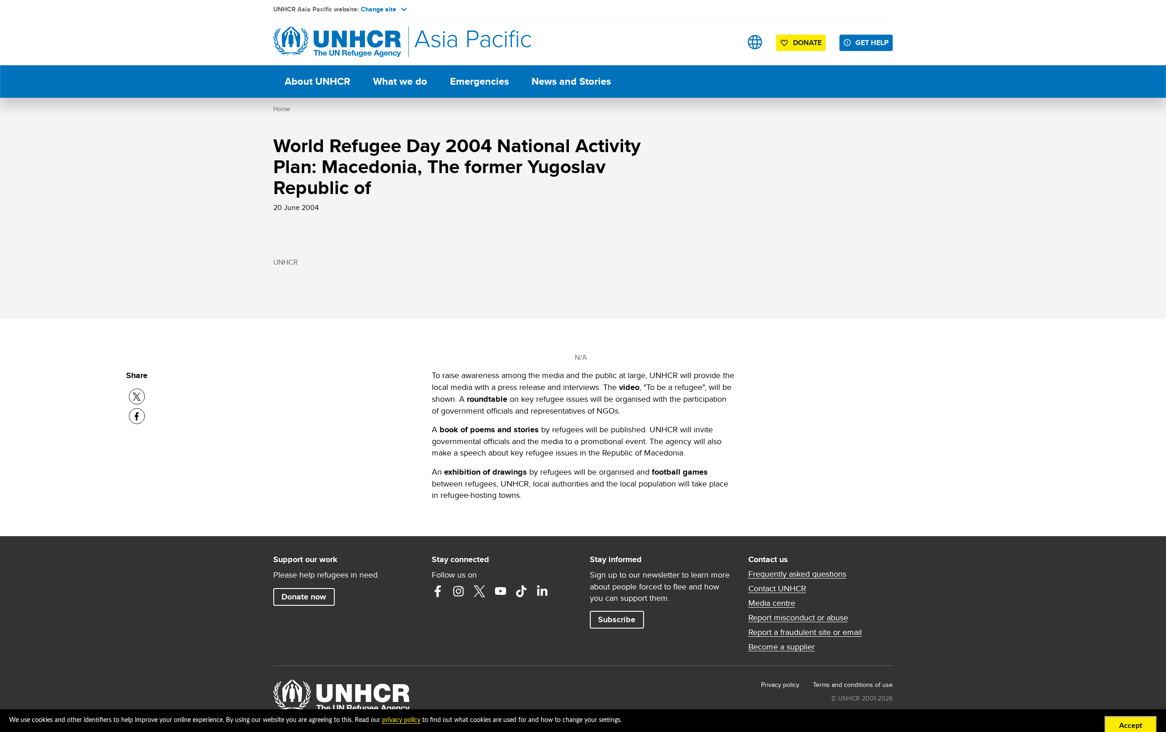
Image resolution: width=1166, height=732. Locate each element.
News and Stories (571, 81)
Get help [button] (872, 42)
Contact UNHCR (777, 589)
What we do (400, 81)
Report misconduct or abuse (798, 618)
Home (281, 108)
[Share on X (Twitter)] (137, 396)
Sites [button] (754, 42)
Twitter (480, 591)
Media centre (771, 603)
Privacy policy (780, 684)
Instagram (459, 591)
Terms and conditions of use (853, 684)
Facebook (438, 591)
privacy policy (401, 720)
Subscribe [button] (616, 619)
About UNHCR (317, 81)
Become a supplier (781, 647)
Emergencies (479, 81)
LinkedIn (542, 591)
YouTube (500, 591)
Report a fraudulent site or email (805, 632)
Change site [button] (378, 9)
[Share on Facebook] (137, 416)
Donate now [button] (303, 597)
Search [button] (726, 42)
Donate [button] (807, 42)
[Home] (337, 42)
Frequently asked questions (797, 574)
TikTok (521, 591)
